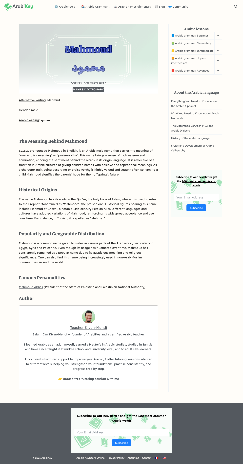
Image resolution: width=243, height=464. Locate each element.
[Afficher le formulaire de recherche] (235, 6)
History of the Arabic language (190, 138)
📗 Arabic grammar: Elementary (191, 43)
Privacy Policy (116, 457)
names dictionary (88, 89)
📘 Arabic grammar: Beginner (189, 35)
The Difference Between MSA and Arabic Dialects (192, 128)
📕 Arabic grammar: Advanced (190, 70)
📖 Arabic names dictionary (132, 6)
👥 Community (178, 6)
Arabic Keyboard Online (90, 457)
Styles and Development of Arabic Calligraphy (192, 148)
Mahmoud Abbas (31, 287)
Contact (146, 457)
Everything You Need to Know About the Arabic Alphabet (194, 103)
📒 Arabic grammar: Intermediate (192, 50)
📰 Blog (159, 6)
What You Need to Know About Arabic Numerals (195, 116)
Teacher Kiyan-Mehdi (88, 327)
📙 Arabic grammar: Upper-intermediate (188, 61)
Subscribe (196, 208)
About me (133, 457)
